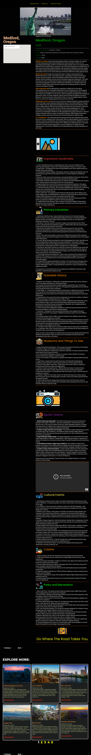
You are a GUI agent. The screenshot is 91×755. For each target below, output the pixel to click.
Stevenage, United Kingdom (68, 721)
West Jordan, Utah (66, 685)
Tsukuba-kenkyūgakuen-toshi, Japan (13, 686)
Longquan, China (8, 723)
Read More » (9, 700)
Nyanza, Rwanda (36, 723)
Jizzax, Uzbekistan (37, 685)
